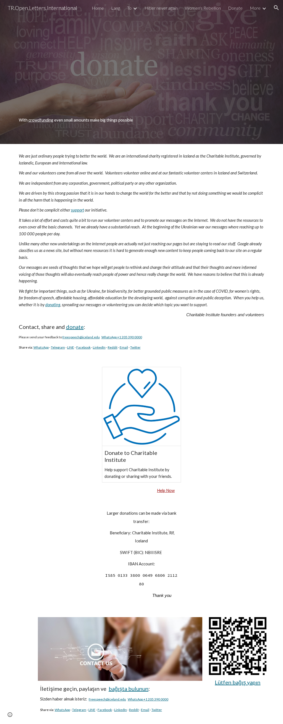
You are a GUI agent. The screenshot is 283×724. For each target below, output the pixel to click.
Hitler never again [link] (161, 8)
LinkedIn (99, 347)
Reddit (112, 347)
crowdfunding (40, 120)
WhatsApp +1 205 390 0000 (121, 337)
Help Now (166, 490)
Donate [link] (235, 8)
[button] (276, 7)
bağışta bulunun (128, 688)
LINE (70, 347)
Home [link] (98, 8)
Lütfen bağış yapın (237, 682)
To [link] (129, 8)
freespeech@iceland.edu (81, 337)
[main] (142, 120)
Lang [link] (115, 8)
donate (75, 326)
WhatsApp (41, 347)
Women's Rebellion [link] (203, 8)
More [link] (255, 8)
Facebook (83, 347)
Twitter (135, 347)
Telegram (58, 347)
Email (124, 347)
